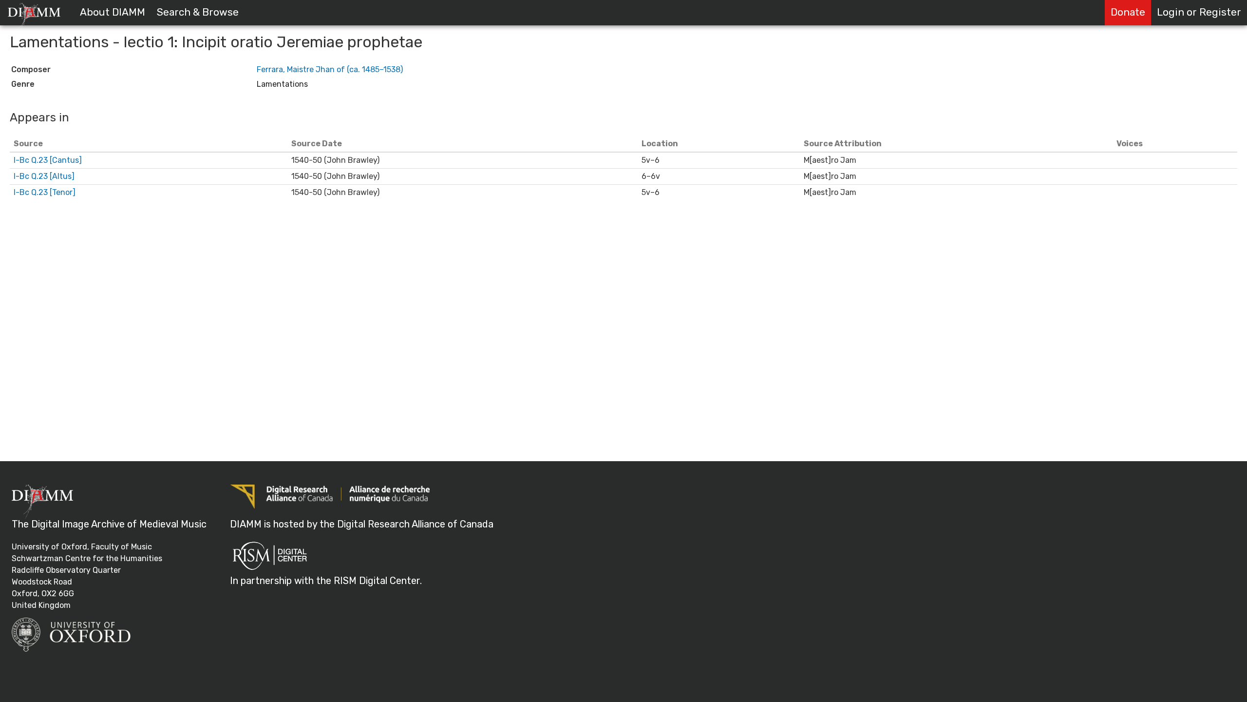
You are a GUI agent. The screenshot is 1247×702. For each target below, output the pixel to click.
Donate (1128, 12)
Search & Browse (198, 12)
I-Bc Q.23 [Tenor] (45, 192)
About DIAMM (112, 12)
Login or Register (1199, 12)
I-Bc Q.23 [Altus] (44, 176)
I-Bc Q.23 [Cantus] (48, 160)
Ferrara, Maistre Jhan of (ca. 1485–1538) (330, 69)
